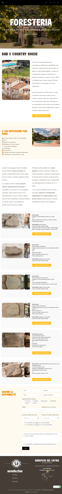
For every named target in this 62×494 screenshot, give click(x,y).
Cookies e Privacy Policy (48, 490)
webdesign (27, 492)
